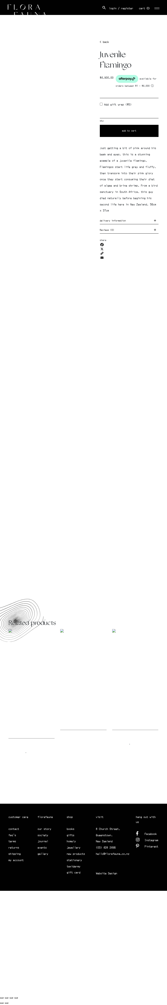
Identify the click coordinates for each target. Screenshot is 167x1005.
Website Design (106, 873)
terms (12, 841)
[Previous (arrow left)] (1, 1003)
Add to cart (129, 131)
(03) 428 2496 (106, 847)
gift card (73, 872)
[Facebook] (129, 244)
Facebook (151, 834)
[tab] (129, 221)
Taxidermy (35, 751)
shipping (14, 853)
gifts (70, 835)
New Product (16, 751)
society (43, 835)
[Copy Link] (129, 253)
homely (71, 841)
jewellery (73, 847)
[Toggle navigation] (157, 7)
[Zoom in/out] (1, 997)
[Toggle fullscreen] (6, 997)
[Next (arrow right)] (6, 1003)
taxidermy (73, 866)
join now (135, 794)
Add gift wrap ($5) (117, 104)
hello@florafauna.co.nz (112, 853)
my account (16, 860)
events (42, 847)
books (70, 829)
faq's (12, 835)
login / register (121, 8)
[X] (129, 249)
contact (13, 829)
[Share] (11, 997)
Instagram (151, 840)
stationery (74, 860)
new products (76, 853)
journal (43, 841)
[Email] (129, 257)
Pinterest (151, 846)
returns (13, 847)
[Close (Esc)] (16, 997)
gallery (43, 853)
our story (44, 829)
